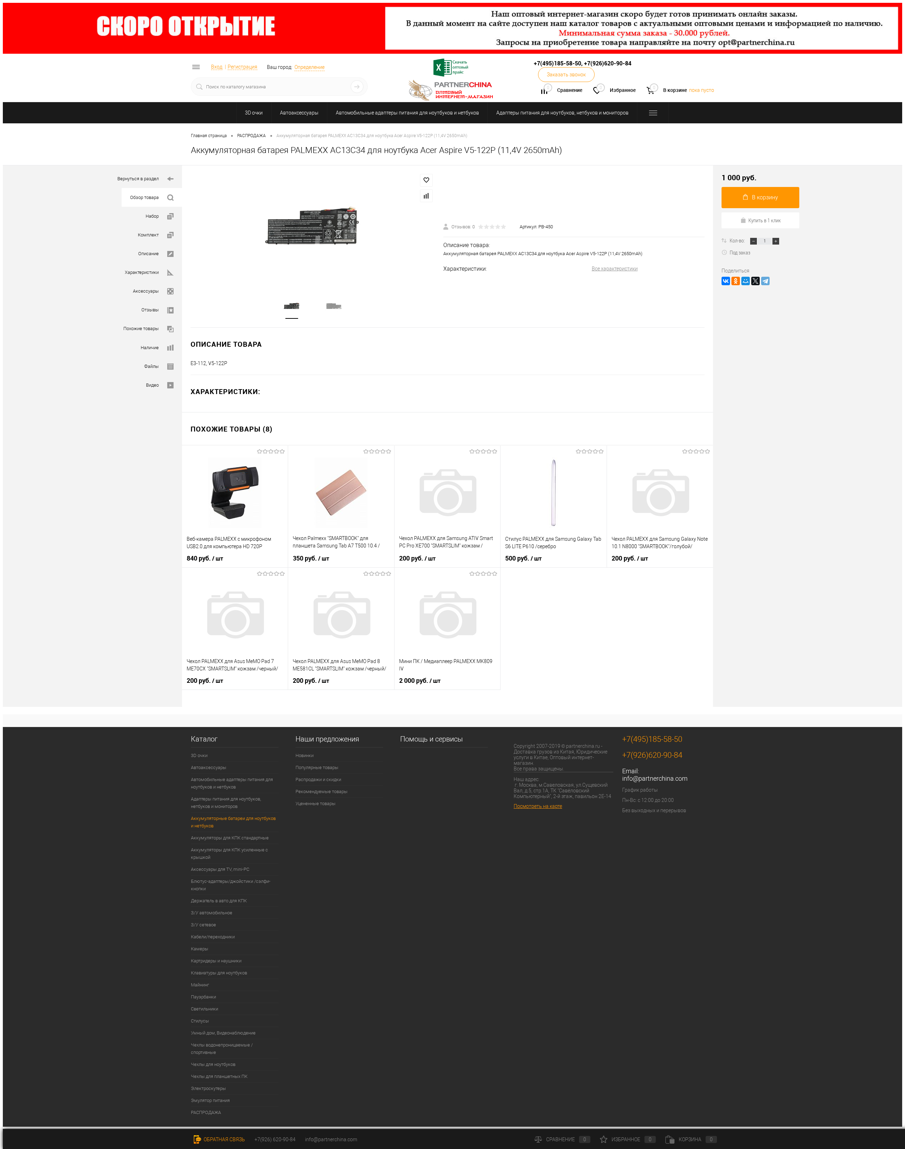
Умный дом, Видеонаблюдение (223, 1033)
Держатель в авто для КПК (219, 900)
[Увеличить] (313, 227)
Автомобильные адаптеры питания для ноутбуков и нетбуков (407, 113)
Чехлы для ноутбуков (213, 1064)
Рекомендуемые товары (322, 791)
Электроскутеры (208, 1088)
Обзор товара (144, 197)
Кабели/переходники (213, 936)
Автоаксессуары (299, 113)
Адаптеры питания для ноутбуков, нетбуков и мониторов (562, 113)
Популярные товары (317, 767)
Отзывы (150, 309)
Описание (148, 253)
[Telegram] (765, 281)
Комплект (148, 235)
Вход (216, 67)
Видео (152, 385)
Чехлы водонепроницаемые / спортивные (222, 1048)
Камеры (199, 948)
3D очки (254, 113)
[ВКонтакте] (726, 281)
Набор (152, 216)
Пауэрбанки (203, 996)
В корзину (765, 197)
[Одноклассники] (735, 281)
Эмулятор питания (210, 1100)
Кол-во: (738, 240)
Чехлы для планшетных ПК (219, 1076)
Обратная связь (224, 1139)
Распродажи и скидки (318, 779)
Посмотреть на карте (538, 806)
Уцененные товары (315, 803)
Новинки (305, 755)
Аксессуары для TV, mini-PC (220, 869)
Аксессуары (146, 291)
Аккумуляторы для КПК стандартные (230, 837)
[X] (755, 281)
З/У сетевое (203, 924)
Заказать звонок (566, 74)
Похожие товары (141, 328)
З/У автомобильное (211, 912)
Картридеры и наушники (216, 960)
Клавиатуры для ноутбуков (219, 972)
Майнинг (200, 984)
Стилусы (200, 1021)
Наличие (150, 347)
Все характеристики (615, 268)
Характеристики (142, 272)
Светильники (204, 1009)
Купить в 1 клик (764, 220)
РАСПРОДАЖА (206, 1112)
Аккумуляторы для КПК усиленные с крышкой (229, 853)
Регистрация (242, 67)
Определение (309, 67)
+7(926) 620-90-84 (275, 1139)
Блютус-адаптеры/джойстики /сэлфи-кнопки (230, 885)
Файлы (151, 366)
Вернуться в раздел (138, 178)
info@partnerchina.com (655, 778)
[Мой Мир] (745, 281)
